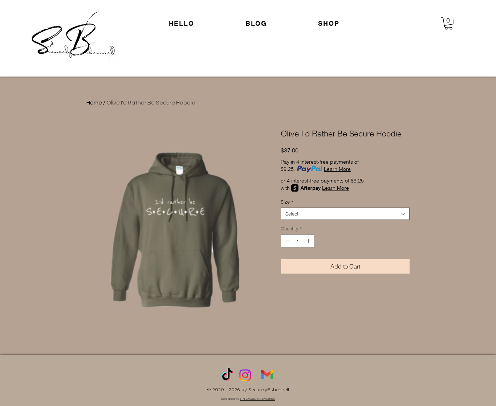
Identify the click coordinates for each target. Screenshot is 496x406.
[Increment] (309, 241)
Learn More (337, 169)
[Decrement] (286, 241)
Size (287, 202)
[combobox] (345, 214)
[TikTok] (227, 375)
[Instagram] (245, 375)
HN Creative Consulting (257, 398)
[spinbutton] (297, 241)
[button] (328, 23)
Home (94, 103)
